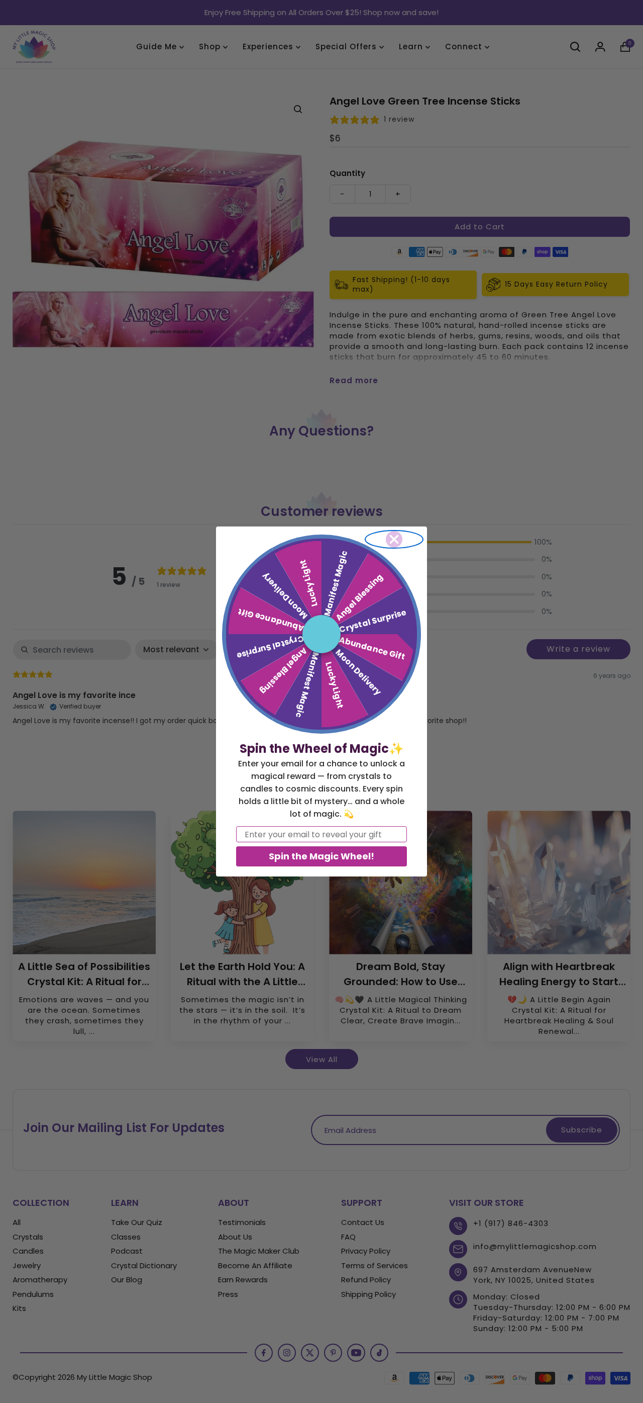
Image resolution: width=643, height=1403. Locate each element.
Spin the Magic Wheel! (321, 856)
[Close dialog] (394, 539)
